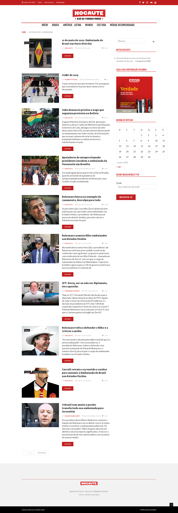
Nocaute (69, 48)
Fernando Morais (72, 291)
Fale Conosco (49, 2)
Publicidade (60, 2)
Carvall (27, 372)
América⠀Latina (72, 25)
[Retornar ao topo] (171, 504)
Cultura (101, 25)
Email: (119, 183)
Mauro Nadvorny (72, 416)
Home (24, 32)
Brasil (55, 25)
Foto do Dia (29, 43)
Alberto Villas (71, 79)
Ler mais (67, 56)
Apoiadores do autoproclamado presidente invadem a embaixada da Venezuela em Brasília (84, 161)
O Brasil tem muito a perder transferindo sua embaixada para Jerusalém (83, 408)
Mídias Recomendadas (122, 25)
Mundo (89, 25)
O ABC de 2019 (70, 75)
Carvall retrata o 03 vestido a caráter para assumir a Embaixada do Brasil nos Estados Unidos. (84, 373)
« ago (118, 166)
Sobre (40, 2)
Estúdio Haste (40, 510)
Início (45, 25)
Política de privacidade (148, 510)
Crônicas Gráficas (39, 372)
